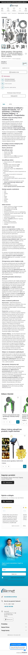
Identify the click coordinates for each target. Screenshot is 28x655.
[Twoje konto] (26, 630)
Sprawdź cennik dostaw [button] (10, 80)
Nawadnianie (14, 13)
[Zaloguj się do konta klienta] (20, 9)
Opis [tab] (4, 104)
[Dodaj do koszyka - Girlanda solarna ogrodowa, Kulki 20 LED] (24, 466)
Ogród (9, 13)
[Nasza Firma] (26, 627)
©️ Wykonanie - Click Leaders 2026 (14, 635)
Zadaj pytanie (14, 96)
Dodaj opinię (9, 501)
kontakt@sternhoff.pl (10, 596)
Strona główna (4, 13)
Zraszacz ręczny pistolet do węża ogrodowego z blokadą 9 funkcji (11, 415)
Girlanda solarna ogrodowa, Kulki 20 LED (12, 461)
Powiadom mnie (15, 72)
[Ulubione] (14, 9)
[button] (8, 9)
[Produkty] (26, 624)
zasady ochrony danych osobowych (18, 577)
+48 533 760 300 (8, 606)
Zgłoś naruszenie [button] (15, 525)
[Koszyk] (26, 9)
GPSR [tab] (10, 104)
